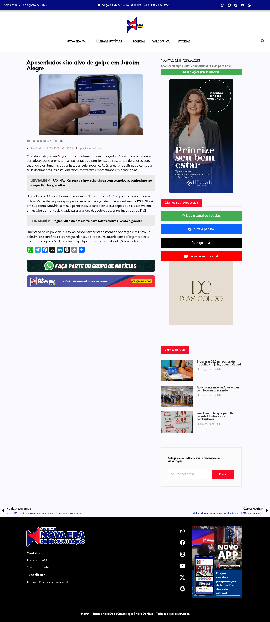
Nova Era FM (76, 41)
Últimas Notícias (109, 41)
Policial (139, 41)
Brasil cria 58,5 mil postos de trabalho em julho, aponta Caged (219, 362)
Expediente (36, 574)
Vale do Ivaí (161, 41)
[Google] (249, 5)
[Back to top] (259, 606)
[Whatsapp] (222, 5)
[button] (262, 41)
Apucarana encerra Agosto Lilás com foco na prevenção (218, 388)
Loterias (184, 41)
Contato (33, 553)
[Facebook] (229, 5)
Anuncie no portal (38, 567)
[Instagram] (236, 5)
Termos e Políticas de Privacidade (48, 582)
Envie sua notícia (37, 560)
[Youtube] (242, 5)
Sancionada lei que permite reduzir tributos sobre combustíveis (215, 416)
